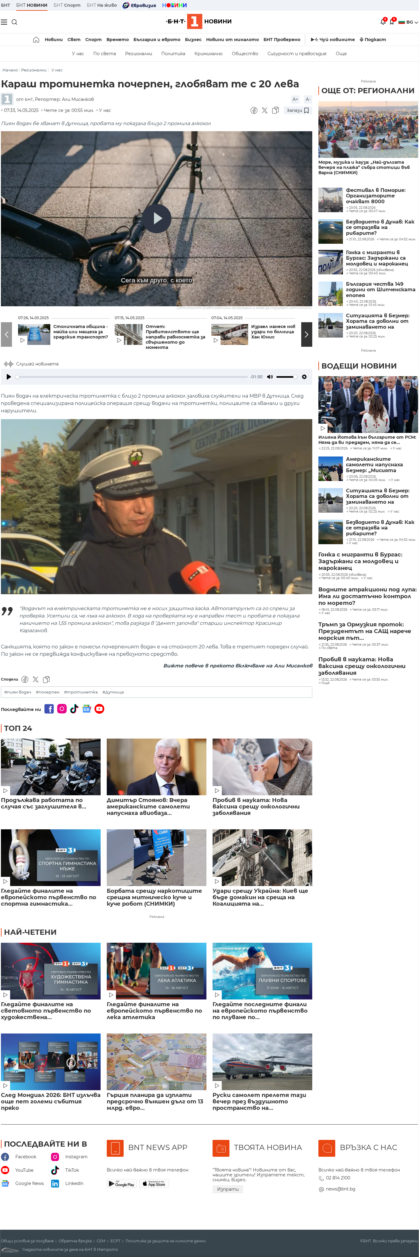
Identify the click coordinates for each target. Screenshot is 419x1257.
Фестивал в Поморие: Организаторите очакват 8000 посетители (376, 196)
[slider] (131, 377)
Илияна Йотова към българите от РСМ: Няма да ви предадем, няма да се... (367, 440)
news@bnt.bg (341, 1188)
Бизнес (193, 39)
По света (104, 53)
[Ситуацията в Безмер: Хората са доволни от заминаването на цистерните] (330, 325)
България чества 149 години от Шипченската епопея (381, 289)
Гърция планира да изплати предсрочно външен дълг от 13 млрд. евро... (155, 1101)
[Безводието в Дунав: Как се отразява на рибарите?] (330, 231)
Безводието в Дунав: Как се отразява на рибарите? (380, 227)
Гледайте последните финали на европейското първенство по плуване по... (260, 1011)
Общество (245, 53)
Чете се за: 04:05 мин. (367, 480)
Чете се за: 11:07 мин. (370, 448)
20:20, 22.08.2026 (362, 508)
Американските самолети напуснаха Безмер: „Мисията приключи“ (374, 465)
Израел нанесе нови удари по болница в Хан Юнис (275, 332)
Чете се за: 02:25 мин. (367, 512)
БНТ (5, 5)
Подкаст (375, 39)
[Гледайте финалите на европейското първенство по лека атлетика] (156, 971)
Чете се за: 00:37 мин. (370, 645)
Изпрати (228, 1189)
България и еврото (156, 39)
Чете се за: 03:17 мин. (370, 610)
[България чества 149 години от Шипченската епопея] (330, 293)
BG (410, 22)
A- (308, 99)
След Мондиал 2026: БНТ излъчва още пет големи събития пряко (51, 1101)
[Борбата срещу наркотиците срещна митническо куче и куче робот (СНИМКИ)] (156, 857)
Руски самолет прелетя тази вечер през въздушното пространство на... (259, 1101)
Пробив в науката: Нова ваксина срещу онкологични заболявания (256, 806)
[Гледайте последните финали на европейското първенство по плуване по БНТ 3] (262, 971)
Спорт (93, 39)
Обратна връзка (75, 1241)
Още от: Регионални (368, 90)
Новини (54, 39)
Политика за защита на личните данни (165, 1241)
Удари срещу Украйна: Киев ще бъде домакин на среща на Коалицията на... (260, 897)
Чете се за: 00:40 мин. (340, 578)
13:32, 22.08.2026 (334, 680)
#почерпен (48, 692)
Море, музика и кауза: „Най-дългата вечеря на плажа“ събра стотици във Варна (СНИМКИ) (364, 167)
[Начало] (36, 39)
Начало (10, 70)
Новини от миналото (232, 39)
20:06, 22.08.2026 (362, 477)
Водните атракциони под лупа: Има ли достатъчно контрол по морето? (367, 596)
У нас (78, 53)
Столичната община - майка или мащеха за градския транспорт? (80, 332)
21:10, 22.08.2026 (361, 540)
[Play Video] (156, 218)
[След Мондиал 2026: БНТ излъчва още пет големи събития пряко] (51, 1061)
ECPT (115, 1241)
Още (341, 53)
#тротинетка (81, 692)
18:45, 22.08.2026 (334, 610)
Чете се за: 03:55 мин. (370, 680)
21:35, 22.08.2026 (334, 645)
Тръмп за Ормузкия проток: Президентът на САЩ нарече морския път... (364, 631)
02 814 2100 (338, 1177)
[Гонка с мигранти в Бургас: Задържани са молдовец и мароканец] (330, 262)
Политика (173, 53)
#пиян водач (17, 692)
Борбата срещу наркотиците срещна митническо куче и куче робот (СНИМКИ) (154, 897)
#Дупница (113, 692)
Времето (117, 39)
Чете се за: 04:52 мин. (397, 540)
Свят (74, 39)
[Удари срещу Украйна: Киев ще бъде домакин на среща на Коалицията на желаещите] (262, 857)
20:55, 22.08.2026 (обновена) (343, 575)
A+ (295, 99)
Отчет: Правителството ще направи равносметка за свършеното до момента (175, 337)
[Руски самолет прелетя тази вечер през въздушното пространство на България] (262, 1061)
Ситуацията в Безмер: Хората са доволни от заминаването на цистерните (377, 321)
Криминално (208, 53)
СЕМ (101, 1241)
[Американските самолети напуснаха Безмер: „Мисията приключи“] (330, 469)
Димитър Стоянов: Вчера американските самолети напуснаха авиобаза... (148, 806)
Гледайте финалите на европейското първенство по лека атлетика (154, 1011)
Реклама (156, 917)
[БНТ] (8, 99)
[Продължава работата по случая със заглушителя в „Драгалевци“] (51, 767)
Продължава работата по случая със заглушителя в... (43, 803)
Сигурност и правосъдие (297, 53)
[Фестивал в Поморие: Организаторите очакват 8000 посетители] (330, 200)
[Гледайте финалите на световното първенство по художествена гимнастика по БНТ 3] (51, 971)
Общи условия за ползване (27, 1241)
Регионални (138, 53)
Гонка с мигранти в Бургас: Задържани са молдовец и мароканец (377, 258)
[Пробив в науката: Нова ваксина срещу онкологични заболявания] (262, 767)
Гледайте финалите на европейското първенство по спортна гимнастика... (48, 897)
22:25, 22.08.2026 (334, 448)
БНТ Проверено (281, 39)
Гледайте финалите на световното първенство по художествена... (46, 1011)
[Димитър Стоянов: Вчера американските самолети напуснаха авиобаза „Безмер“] (156, 767)
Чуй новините (337, 39)
